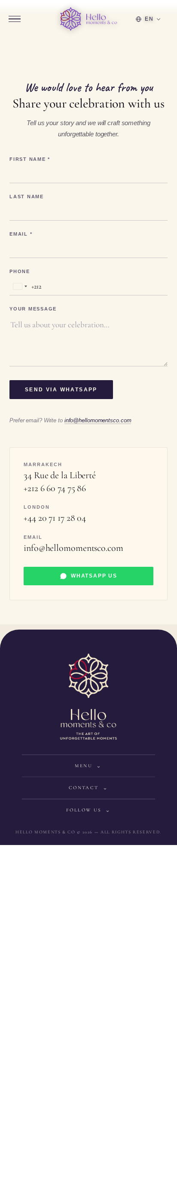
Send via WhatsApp (61, 390)
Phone (19, 271)
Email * (20, 234)
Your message (33, 309)
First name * (29, 159)
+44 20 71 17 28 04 (55, 517)
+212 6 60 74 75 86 (55, 488)
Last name (26, 196)
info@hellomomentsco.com (97, 421)
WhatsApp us (94, 575)
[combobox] (25, 286)
